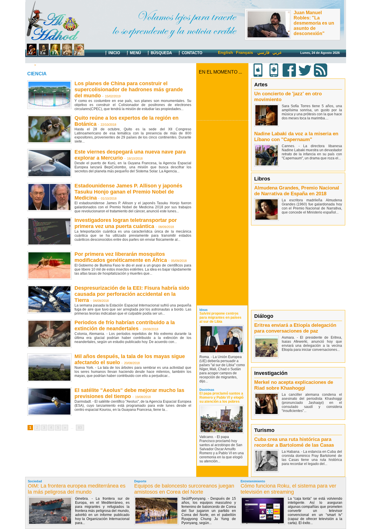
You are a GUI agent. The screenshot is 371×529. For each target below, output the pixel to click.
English (225, 52)
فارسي (263, 52)
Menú (135, 53)
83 (80, 428)
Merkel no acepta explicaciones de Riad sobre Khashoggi (293, 385)
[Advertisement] (222, 213)
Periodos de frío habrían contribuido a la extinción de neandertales (124, 325)
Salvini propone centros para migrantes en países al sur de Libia (220, 317)
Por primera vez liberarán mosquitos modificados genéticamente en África (120, 257)
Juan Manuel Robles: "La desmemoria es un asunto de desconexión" (314, 23)
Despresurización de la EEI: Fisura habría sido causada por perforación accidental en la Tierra (131, 294)
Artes (261, 84)
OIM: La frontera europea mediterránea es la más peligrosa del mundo (77, 489)
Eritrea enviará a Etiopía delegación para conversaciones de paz (295, 328)
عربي (277, 52)
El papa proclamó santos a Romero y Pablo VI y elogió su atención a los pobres (221, 397)
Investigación (271, 373)
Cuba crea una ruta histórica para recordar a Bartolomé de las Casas (294, 442)
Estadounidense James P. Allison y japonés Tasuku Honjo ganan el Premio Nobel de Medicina (128, 192)
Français (244, 52)
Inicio (113, 53)
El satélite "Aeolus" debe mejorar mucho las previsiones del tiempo (129, 393)
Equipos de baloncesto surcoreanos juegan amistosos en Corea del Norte (184, 489)
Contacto (191, 53)
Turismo (264, 430)
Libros (262, 179)
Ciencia (43, 65)
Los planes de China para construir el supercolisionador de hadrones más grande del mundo (128, 89)
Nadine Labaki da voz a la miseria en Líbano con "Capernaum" (296, 136)
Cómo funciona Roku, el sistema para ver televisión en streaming (288, 489)
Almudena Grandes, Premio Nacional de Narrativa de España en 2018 (296, 190)
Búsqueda (161, 53)
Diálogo (263, 316)
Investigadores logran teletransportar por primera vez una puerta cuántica (125, 223)
